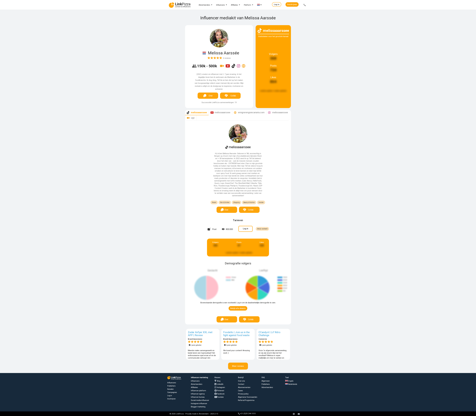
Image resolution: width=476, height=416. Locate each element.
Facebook (220, 394)
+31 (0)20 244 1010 (248, 413)
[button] (276, 4)
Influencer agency (198, 394)
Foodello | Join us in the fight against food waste (236, 334)
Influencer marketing (199, 377)
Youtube (220, 397)
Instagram (221, 387)
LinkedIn (220, 384)
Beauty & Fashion (249, 202)
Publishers (171, 386)
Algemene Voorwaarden (247, 397)
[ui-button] (305, 5)
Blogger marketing (198, 407)
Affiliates (234, 5)
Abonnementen (244, 387)
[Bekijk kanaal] (222, 67)
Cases (240, 391)
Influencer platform (198, 391)
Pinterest (220, 391)
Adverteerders (204, 5)
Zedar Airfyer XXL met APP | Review (200, 334)
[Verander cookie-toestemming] (294, 414)
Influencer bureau (198, 397)
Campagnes (172, 392)
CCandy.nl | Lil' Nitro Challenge (269, 334)
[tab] (197, 112)
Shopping (236, 202)
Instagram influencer (199, 403)
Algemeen (266, 381)
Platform (247, 5)
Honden (261, 202)
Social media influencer (200, 400)
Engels (290, 381)
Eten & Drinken (224, 202)
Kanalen (170, 389)
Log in (169, 396)
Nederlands (292, 384)
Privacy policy (243, 394)
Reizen (214, 202)
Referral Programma (246, 400)
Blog (218, 381)
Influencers (220, 5)
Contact (241, 384)
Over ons (241, 381)
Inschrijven (171, 399)
